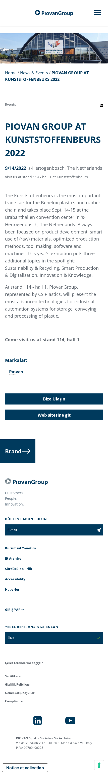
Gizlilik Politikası (17, 684)
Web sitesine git (54, 415)
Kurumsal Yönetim (20, 548)
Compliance (14, 701)
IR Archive (13, 558)
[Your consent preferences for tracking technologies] (99, 765)
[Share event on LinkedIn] (101, 105)
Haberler (12, 589)
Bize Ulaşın (54, 399)
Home (11, 73)
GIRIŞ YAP (12, 609)
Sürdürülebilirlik (18, 568)
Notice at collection (25, 767)
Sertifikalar (13, 676)
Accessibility (15, 579)
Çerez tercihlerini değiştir (24, 663)
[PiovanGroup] (54, 13)
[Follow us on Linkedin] (38, 721)
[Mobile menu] (97, 14)
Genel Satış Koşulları (20, 693)
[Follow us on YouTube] (70, 721)
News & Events (34, 73)
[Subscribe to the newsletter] (98, 529)
